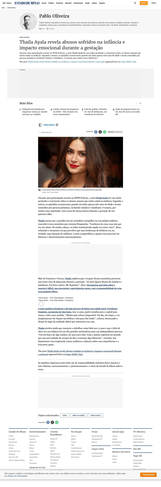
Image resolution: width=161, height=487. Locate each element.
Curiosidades (116, 445)
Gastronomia (33, 457)
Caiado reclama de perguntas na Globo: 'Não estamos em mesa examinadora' (66, 112)
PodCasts (136, 466)
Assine (143, 3)
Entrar (154, 3)
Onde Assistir (75, 457)
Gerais (44, 3)
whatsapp (104, 132)
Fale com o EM (13, 457)
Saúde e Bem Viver (14, 451)
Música (31, 448)
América (73, 436)
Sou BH (137, 448)
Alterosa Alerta (137, 436)
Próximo (140, 103)
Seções (8, 3)
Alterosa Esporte (138, 442)
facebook (95, 132)
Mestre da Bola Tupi (139, 469)
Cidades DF (53, 439)
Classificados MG (97, 436)
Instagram (52, 28)
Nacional (68, 3)
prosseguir (148, 475)
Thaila (41, 221)
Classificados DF (97, 439)
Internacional (78, 3)
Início (3, 7)
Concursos (53, 463)
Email (43, 28)
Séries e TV (33, 442)
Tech (31, 460)
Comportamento (34, 454)
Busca (135, 3)
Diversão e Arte (55, 454)
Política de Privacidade (17, 476)
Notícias (94, 442)
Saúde (87, 3)
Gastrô (114, 462)
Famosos (32, 439)
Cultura (94, 3)
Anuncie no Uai (37, 467)
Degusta (102, 3)
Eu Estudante (54, 460)
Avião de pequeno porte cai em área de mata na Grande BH (127, 112)
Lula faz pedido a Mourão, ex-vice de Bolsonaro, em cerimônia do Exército (95, 112)
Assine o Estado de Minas (17, 460)
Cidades (114, 436)
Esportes (53, 466)
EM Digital (12, 454)
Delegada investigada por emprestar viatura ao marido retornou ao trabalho (34, 112)
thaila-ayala (95, 415)
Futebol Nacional (76, 448)
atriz (65, 415)
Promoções (33, 463)
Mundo (52, 451)
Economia (59, 3)
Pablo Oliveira (11, 7)
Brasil (52, 445)
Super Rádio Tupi (128, 62)
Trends (31, 451)
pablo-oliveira (79, 415)
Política (51, 3)
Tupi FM (137, 455)
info (57, 125)
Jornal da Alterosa (138, 439)
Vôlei (72, 445)
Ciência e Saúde (55, 457)
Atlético (73, 439)
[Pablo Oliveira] (40, 125)
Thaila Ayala (101, 198)
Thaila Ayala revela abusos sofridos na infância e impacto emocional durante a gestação (66, 62)
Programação (137, 463)
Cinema (31, 445)
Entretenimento (34, 436)
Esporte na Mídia (76, 454)
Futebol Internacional (77, 451)
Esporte (114, 439)
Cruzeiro (73, 442)
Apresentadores (138, 460)
